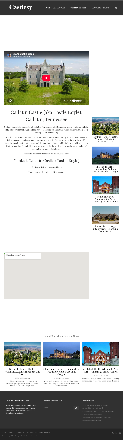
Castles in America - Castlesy (20, 432)
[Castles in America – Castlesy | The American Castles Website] (21, 7)
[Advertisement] (61, 33)
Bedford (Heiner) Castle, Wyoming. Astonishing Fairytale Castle (105, 139)
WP (12, 436)
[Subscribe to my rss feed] (113, 433)
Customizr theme (35, 436)
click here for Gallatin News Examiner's (59, 129)
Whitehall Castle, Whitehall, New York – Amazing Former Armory (105, 199)
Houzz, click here (61, 153)
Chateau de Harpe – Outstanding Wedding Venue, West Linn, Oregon (105, 169)
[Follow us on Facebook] (120, 433)
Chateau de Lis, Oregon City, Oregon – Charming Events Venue (105, 229)
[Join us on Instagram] (116, 433)
